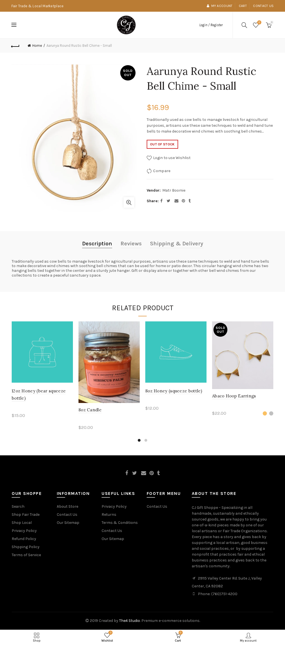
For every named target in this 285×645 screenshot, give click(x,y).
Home (37, 45)
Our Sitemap (68, 522)
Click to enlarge (129, 202)
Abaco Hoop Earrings (234, 396)
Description (97, 243)
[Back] (16, 45)
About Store (67, 506)
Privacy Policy (24, 530)
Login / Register (211, 25)
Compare (161, 170)
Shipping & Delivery (176, 243)
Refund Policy (24, 538)
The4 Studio (129, 620)
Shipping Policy (26, 546)
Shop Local (22, 522)
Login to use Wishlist (171, 157)
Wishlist (259, 22)
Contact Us (67, 514)
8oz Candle (90, 409)
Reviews (131, 243)
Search (18, 506)
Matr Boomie (173, 190)
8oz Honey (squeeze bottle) (173, 391)
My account (221, 6)
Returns (109, 514)
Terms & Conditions (120, 522)
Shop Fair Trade (26, 514)
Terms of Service (26, 555)
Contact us (263, 6)
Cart (243, 6)
